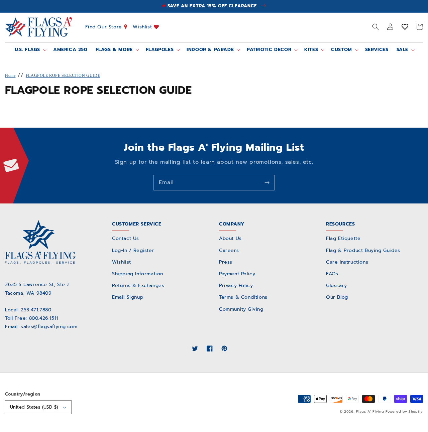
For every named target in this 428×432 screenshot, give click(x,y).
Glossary (336, 285)
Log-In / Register (133, 250)
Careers (229, 250)
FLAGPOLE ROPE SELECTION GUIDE (63, 75)
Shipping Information (137, 273)
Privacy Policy (236, 285)
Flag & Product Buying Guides (363, 250)
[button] (375, 26)
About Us (230, 238)
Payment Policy (237, 273)
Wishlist (143, 26)
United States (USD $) (34, 407)
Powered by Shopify (404, 411)
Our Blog (337, 297)
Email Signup (127, 297)
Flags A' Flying (370, 411)
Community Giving (241, 309)
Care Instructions (347, 262)
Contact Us (125, 238)
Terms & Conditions (243, 297)
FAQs (332, 273)
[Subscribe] (266, 182)
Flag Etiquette (343, 238)
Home (10, 75)
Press (225, 262)
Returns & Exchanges (138, 285)
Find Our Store (104, 26)
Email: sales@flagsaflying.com (41, 326)
